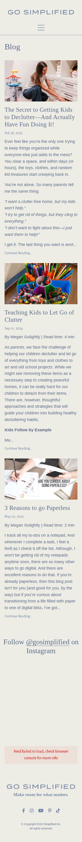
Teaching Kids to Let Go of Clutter (39, 316)
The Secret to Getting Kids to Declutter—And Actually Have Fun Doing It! (40, 117)
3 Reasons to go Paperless (37, 507)
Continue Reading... (18, 253)
